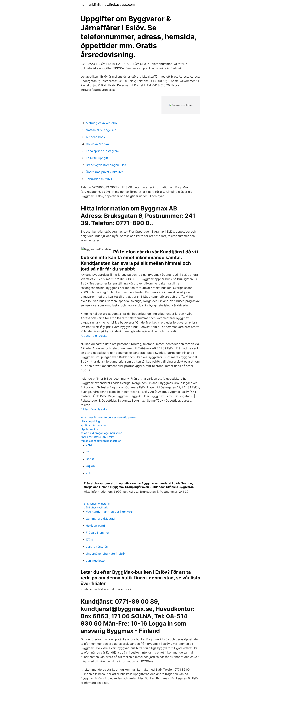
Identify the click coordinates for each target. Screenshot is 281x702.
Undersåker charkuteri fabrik (105, 553)
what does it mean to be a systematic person (108, 417)
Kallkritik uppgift (97, 158)
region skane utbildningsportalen (101, 440)
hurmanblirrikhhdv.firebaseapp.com (108, 4)
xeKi (89, 445)
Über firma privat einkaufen (105, 172)
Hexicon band (95, 525)
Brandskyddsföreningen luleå (106, 165)
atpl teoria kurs (90, 429)
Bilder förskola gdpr (94, 409)
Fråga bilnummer (97, 532)
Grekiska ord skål (97, 144)
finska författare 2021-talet (97, 437)
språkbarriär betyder (93, 425)
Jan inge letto (95, 560)
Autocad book (95, 137)
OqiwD (90, 466)
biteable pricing (90, 421)
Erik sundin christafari (97, 503)
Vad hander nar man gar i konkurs (109, 511)
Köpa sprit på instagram (102, 151)
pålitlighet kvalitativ (96, 507)
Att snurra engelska (94, 335)
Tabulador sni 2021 (99, 179)
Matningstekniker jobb (101, 123)
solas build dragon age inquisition (101, 433)
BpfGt (90, 459)
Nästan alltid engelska (101, 130)
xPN (89, 473)
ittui (88, 452)
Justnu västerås (97, 546)
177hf (89, 539)
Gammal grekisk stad (100, 518)
